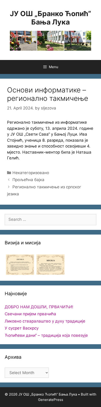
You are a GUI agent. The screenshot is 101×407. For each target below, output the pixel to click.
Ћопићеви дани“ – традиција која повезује (46, 335)
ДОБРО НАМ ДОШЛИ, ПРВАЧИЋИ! (39, 307)
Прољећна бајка (28, 179)
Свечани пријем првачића (30, 314)
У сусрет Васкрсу (22, 328)
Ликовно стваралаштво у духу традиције (45, 321)
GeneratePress (50, 399)
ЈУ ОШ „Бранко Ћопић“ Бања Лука (50, 17)
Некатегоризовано (30, 172)
